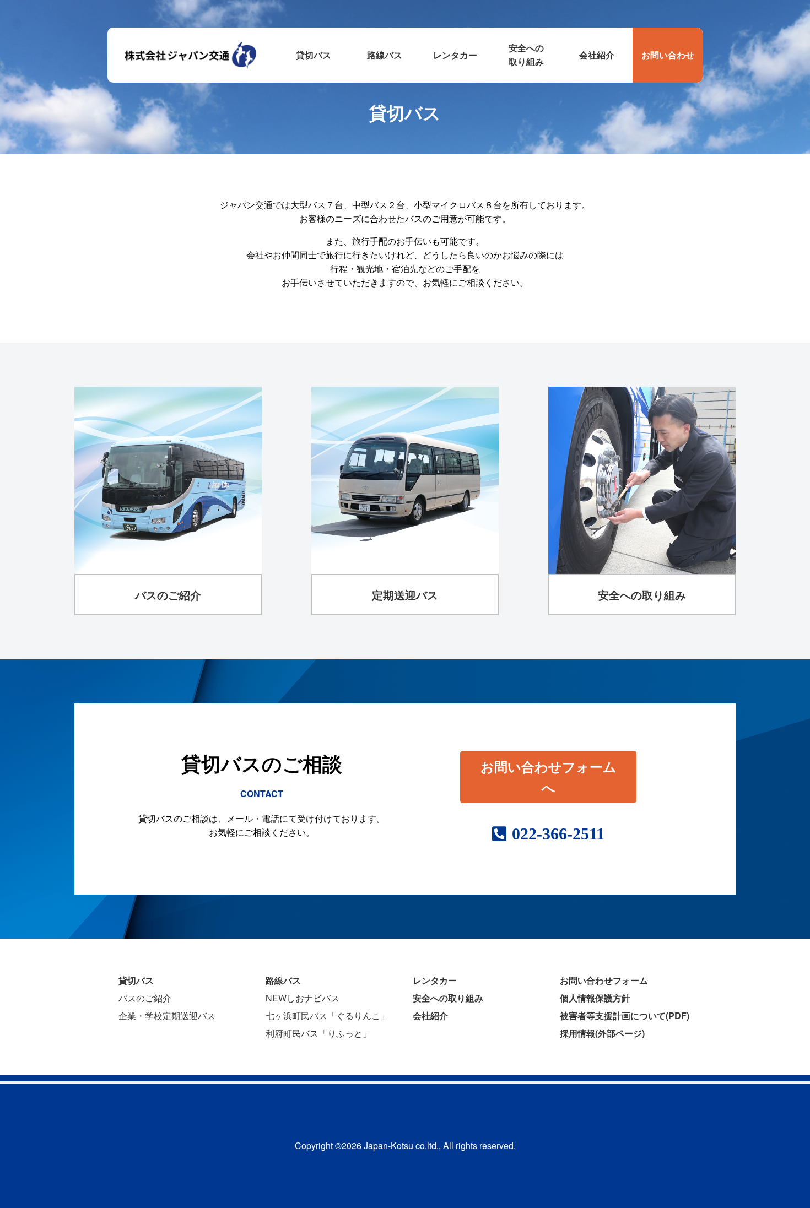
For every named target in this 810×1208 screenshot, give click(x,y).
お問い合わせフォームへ (548, 776)
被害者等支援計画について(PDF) (624, 1015)
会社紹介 (430, 1015)
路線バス (283, 980)
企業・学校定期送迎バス (166, 1015)
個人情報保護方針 (595, 998)
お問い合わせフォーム (604, 980)
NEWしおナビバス (302, 998)
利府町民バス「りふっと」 (318, 1033)
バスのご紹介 (144, 998)
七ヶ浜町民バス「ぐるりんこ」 (327, 1015)
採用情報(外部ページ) (602, 1033)
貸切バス (136, 980)
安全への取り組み (448, 998)
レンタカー (435, 980)
